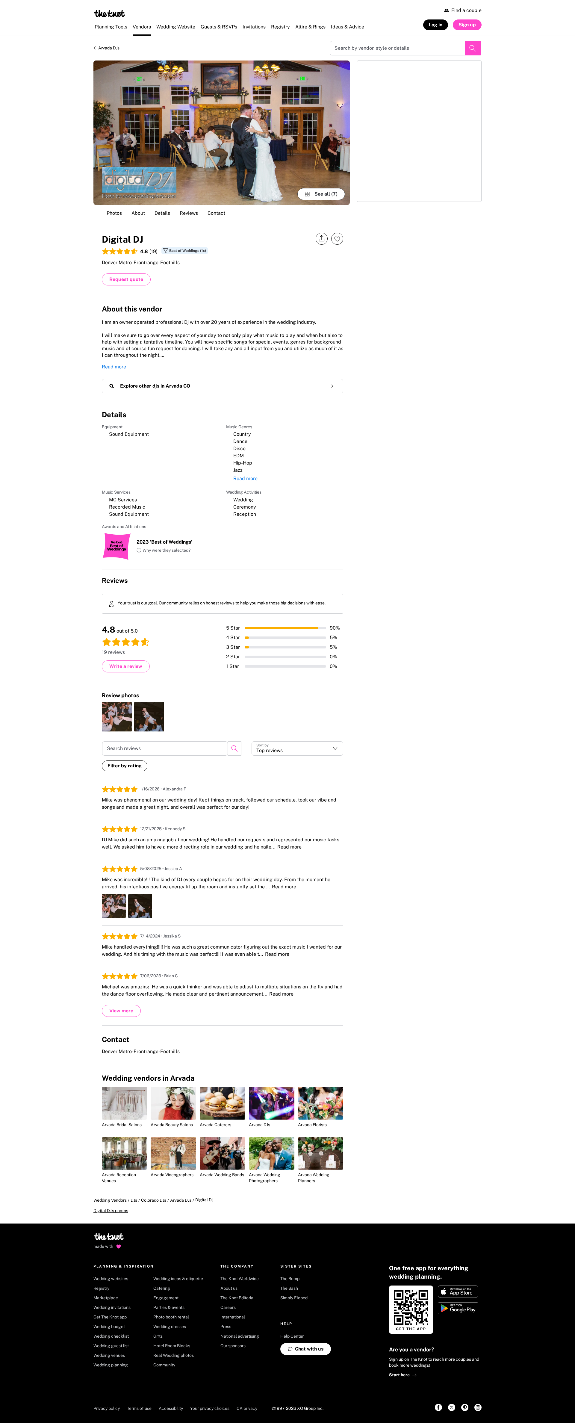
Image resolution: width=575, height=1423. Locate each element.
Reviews (189, 213)
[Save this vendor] (337, 239)
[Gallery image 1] (221, 133)
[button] (163, 550)
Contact (216, 213)
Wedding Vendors (110, 1200)
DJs (134, 1200)
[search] (234, 748)
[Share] (321, 239)
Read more (114, 367)
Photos (114, 213)
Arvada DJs (108, 48)
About (138, 213)
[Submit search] (473, 48)
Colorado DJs (153, 1200)
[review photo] (117, 717)
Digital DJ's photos (110, 1210)
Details (162, 213)
